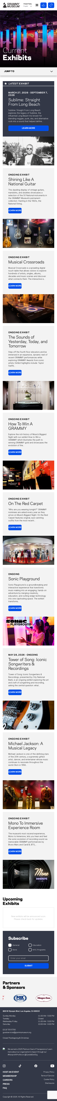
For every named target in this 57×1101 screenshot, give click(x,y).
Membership (10, 1076)
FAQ (5, 1088)
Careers (7, 1080)
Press (6, 1084)
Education (37, 945)
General (15, 945)
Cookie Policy (49, 1079)
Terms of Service (47, 1076)
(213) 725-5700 (9, 1030)
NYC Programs (39, 950)
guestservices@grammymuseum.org (17, 1032)
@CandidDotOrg (30, 1055)
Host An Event (11, 1072)
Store (14, 950)
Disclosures (49, 1083)
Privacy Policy (48, 1072)
